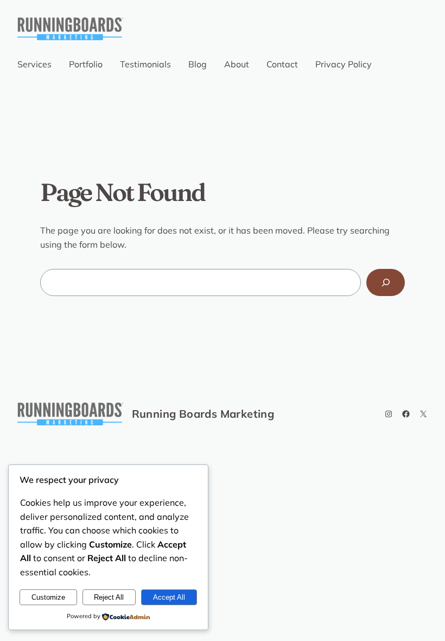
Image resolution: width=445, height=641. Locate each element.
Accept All (169, 597)
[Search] (385, 282)
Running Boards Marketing (203, 413)
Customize (48, 597)
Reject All (109, 597)
